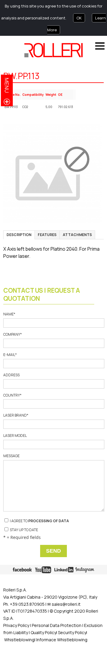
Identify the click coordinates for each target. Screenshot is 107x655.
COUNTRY (12, 395)
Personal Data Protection (56, 625)
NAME (9, 314)
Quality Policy (43, 632)
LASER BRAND (15, 415)
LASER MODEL (14, 435)
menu (6, 85)
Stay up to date (23, 529)
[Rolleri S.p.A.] (53, 50)
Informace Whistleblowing (61, 639)
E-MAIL (10, 354)
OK (79, 18)
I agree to (39, 520)
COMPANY (12, 334)
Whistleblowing (19, 639)
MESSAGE (11, 456)
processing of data (48, 520)
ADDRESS (11, 375)
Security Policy (72, 632)
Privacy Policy (16, 625)
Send (53, 551)
